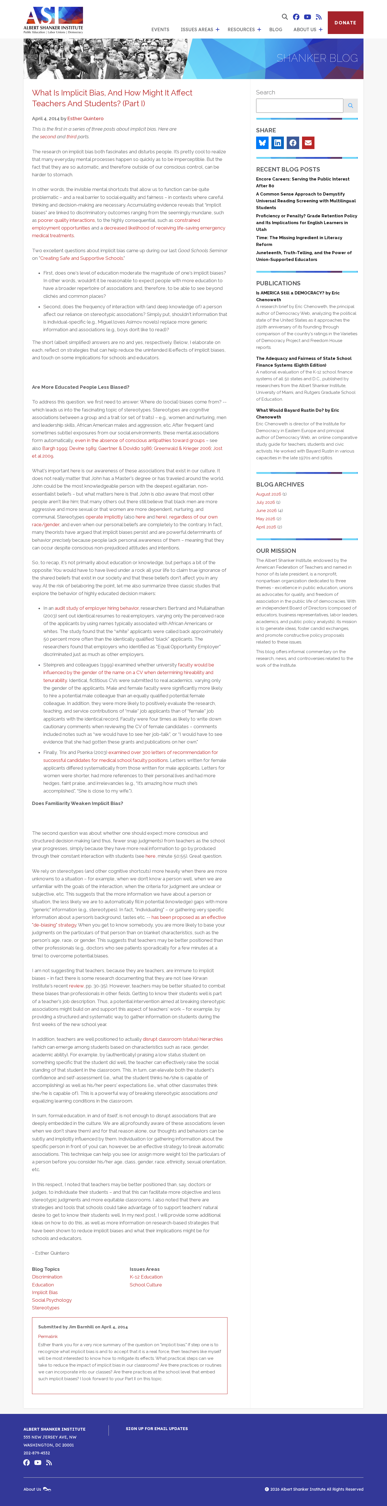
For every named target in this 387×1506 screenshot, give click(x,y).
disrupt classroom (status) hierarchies (183, 1039)
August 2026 (268, 494)
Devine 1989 (82, 448)
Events (160, 29)
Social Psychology (52, 1300)
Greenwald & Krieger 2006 (182, 448)
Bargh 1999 (54, 448)
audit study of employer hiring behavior (97, 608)
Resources (241, 29)
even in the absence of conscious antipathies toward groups (140, 440)
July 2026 (265, 502)
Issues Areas (197, 29)
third (71, 136)
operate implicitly (104, 517)
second (48, 136)
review (76, 986)
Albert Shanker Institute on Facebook (296, 17)
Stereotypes (45, 1307)
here (141, 517)
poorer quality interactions (66, 220)
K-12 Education (146, 1277)
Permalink (48, 1336)
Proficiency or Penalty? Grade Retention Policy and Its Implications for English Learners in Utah (306, 222)
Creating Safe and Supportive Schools (81, 258)
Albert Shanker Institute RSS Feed (318, 17)
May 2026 (265, 518)
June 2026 (266, 510)
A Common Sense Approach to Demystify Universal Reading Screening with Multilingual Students (306, 201)
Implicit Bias (45, 1292)
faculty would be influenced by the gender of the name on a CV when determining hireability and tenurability (128, 672)
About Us (305, 29)
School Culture (146, 1285)
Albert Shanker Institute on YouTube (307, 17)
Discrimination (47, 1277)
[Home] (53, 19)
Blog (275, 29)
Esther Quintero (85, 118)
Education (43, 1285)
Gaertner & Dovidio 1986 (125, 448)
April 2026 (266, 527)
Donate (346, 23)
